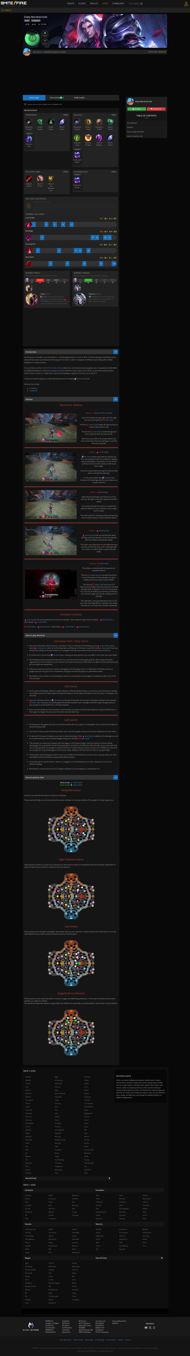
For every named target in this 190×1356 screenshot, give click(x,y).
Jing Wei (28, 1130)
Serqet (74, 1212)
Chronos (58, 1103)
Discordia (28, 1110)
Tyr (97, 1249)
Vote (45, 36)
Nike (97, 1242)
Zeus (86, 1173)
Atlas (56, 1090)
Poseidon (58, 1150)
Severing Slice (103, 530)
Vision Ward (77, 782)
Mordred (162, 52)
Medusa (28, 1136)
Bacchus (28, 1093)
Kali (85, 1130)
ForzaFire (65, 1330)
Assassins (29, 1190)
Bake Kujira (147, 1198)
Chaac (57, 1100)
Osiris (86, 1146)
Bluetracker (100, 1323)
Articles (128, 1340)
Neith (27, 1143)
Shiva (98, 1246)
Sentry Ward (77, 785)
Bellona (28, 1097)
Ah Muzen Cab (30, 1229)
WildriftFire (49, 1330)
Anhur (86, 1080)
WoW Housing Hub (86, 1330)
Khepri (27, 1133)
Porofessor (49, 1325)
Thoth (74, 1296)
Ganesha (28, 1113)
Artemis (57, 1087)
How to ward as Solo (135, 136)
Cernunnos (29, 1100)
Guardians (100, 1190)
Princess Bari (89, 1150)
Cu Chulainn (88, 1103)
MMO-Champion (85, 1332)
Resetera (65, 1325)
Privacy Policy (78, 1340)
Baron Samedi (60, 1093)
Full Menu (135, 3)
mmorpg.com (100, 1321)
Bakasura (75, 1195)
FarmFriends (67, 1328)
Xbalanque (58, 1170)
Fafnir (121, 1205)
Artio (86, 1087)
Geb (56, 1113)
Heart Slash (108, 420)
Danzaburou (88, 1107)
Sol (26, 1160)
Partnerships (111, 1340)
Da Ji (56, 1107)
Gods (105, 3)
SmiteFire (65, 1321)
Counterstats (50, 1328)
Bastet (86, 1093)
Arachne (28, 1195)
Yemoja (28, 1173)
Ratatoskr (87, 1153)
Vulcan (27, 1170)
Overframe (99, 1330)
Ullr (85, 1166)
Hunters (28, 1224)
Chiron (27, 1103)
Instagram (33, 390)
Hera (27, 1280)
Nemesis (58, 1143)
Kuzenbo (122, 1212)
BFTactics (82, 1321)
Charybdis (75, 1232)
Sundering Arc (41, 648)
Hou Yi (86, 1120)
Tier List (94, 3)
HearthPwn (100, 1325)
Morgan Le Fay (60, 1140)
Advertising (89, 1340)
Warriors (99, 1224)
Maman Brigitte (54, 1283)
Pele (27, 1150)
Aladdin (28, 1080)
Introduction (132, 123)
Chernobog (29, 1236)
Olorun (27, 1290)
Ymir (56, 1173)
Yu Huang (75, 1300)
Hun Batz (58, 1123)
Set (26, 1215)
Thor (27, 1166)
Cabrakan (58, 1097)
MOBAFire (49, 1321)
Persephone (53, 1290)
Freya (74, 1273)
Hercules (28, 1120)
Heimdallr (75, 1239)
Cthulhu (98, 1205)
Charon (87, 1100)
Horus (57, 1120)
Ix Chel (27, 1126)
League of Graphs (52, 1323)
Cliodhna (75, 1198)
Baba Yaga (76, 1266)
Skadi (27, 1252)
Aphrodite (58, 1083)
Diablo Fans (100, 1328)
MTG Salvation (84, 1323)
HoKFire (115, 1323)
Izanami (57, 1126)
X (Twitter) (33, 388)
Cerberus (87, 1097)
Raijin (50, 1293)
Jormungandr (59, 1130)
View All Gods (30, 1178)
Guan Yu (28, 1117)
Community (118, 3)
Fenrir (86, 1110)
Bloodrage (104, 492)
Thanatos (94, 297)
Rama (57, 1153)
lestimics (39, 52)
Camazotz (52, 1198)
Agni (56, 1077)
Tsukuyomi (59, 1166)
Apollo (86, 1083)
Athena (28, 1090)
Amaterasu (59, 1080)
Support (120, 1340)
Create (70, 3)
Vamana (122, 1249)
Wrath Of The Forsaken (103, 413)
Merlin (86, 1136)
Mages (28, 1258)
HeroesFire (66, 1332)
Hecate (86, 1117)
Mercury (58, 1136)
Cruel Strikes (104, 452)
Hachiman (52, 1239)
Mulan (145, 1239)
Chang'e (52, 1270)
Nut (26, 1146)
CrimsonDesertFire (119, 1321)
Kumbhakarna (101, 1212)
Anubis (27, 1083)
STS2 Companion (102, 1332)
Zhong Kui (52, 1303)
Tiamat (27, 1300)
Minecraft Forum (85, 1325)
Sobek (86, 1156)
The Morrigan (89, 1163)
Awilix (86, 1090)
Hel (73, 1276)
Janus (86, 1126)
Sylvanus (28, 1163)
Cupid (27, 1107)
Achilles (28, 1077)
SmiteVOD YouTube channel (52, 368)
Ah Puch (87, 1077)
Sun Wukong (59, 1160)
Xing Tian (87, 1170)
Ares (27, 1087)
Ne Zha (86, 1140)
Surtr (144, 1246)
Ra (26, 1153)
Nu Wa (86, 1143)
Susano (87, 1160)
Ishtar (86, 1123)
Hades (45, 297)
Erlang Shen (147, 1232)
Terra (145, 1215)
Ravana (28, 1156)
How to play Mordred (135, 132)
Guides (82, 3)
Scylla (57, 1156)
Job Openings (100, 1340)
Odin (56, 1146)
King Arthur (123, 1239)
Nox (50, 1286)
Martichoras (53, 1246)
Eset (56, 1110)
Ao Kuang (28, 1266)
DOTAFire (66, 1323)
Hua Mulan (29, 1123)
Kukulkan (58, 1133)
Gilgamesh (88, 1113)
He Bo (51, 1276)
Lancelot (28, 1205)
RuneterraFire (50, 1332)
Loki (85, 1133)
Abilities (130, 127)
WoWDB (82, 1328)
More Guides (79, 98)
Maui (144, 1212)
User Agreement (65, 1340)
